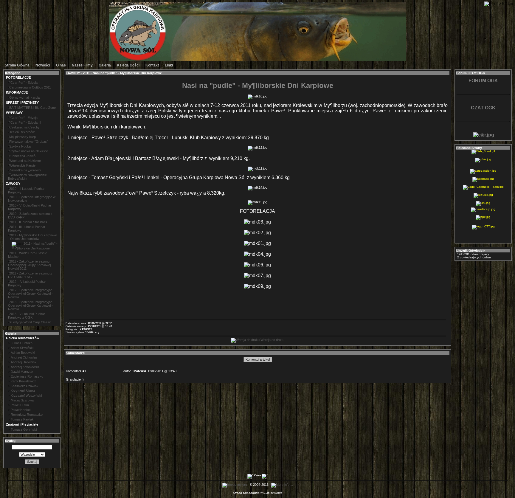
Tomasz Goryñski (24, 429)
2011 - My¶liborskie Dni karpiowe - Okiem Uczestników (32, 237)
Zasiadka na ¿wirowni (25, 170)
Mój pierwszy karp (22, 137)
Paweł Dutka (20, 405)
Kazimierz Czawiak (24, 386)
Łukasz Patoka (21, 343)
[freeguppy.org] (235, 484)
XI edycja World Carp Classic (30, 322)
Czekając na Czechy (24, 127)
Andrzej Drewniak (23, 362)
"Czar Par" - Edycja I (24, 118)
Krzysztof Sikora (23, 390)
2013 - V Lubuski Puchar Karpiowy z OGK (26, 315)
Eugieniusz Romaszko (27, 376)
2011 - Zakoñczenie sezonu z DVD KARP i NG (30, 275)
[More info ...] (282, 484)
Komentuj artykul (258, 359)
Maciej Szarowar (23, 400)
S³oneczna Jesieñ (22, 156)
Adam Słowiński (22, 348)
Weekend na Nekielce (25, 160)
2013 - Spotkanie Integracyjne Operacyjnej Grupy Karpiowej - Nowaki (30, 305)
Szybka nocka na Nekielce (28, 151)
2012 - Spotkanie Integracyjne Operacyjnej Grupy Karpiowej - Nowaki (30, 293)
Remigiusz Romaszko (27, 414)
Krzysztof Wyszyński (26, 395)
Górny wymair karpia (24, 97)
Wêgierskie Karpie (22, 165)
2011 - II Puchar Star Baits (28, 222)
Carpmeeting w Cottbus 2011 (30, 87)
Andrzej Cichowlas (24, 357)
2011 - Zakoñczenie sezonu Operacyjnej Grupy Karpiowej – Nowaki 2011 (30, 265)
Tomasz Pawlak (22, 419)
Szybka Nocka (20, 146)
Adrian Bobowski (23, 352)
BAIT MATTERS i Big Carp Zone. (33, 107)
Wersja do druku (272, 340)
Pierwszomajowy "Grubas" (28, 141)
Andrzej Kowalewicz (25, 367)
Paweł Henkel (20, 410)
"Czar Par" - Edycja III (25, 122)
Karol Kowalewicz (23, 381)
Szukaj (32, 461)
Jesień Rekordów (22, 132)
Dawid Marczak (22, 371)
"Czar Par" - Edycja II (24, 82)
